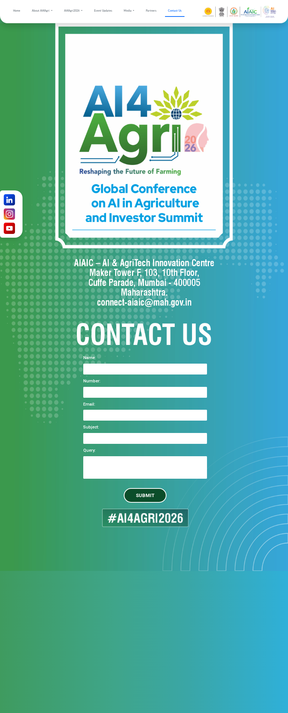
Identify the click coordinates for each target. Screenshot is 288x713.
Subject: (91, 427)
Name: (89, 357)
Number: (91, 381)
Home (16, 10)
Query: (89, 450)
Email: (89, 404)
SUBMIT (145, 495)
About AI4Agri (41, 10)
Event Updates (103, 10)
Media (128, 10)
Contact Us (175, 10)
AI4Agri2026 (72, 10)
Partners (151, 10)
